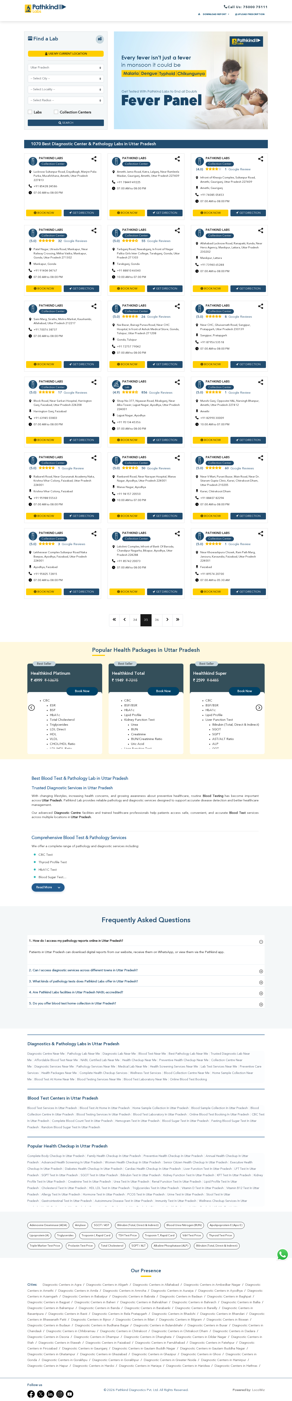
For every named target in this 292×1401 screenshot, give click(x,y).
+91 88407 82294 (212, 498)
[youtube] (69, 1394)
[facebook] (31, 1394)
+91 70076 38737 (45, 329)
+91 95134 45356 (129, 422)
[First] (114, 620)
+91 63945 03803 (45, 418)
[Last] (178, 620)
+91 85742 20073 (129, 561)
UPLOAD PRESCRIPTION (250, 14)
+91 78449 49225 (129, 182)
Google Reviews (75, 241)
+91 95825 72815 (45, 574)
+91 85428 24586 (45, 186)
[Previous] (124, 620)
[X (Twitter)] (40, 1394)
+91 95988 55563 (45, 498)
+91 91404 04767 (45, 270)
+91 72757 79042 (129, 346)
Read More (44, 887)
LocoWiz (258, 1390)
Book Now (82, 691)
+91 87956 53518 (212, 342)
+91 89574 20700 (212, 574)
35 (146, 620)
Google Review (240, 169)
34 (135, 620)
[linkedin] (50, 1394)
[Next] (167, 620)
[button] (44, 213)
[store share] (94, 160)
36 (157, 620)
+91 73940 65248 (212, 265)
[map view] (100, 39)
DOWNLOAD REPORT (214, 14)
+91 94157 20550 (129, 494)
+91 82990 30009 (212, 418)
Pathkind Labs (51, 158)
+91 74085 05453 (212, 195)
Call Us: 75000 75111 (248, 7)
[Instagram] (60, 1394)
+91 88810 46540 (129, 270)
